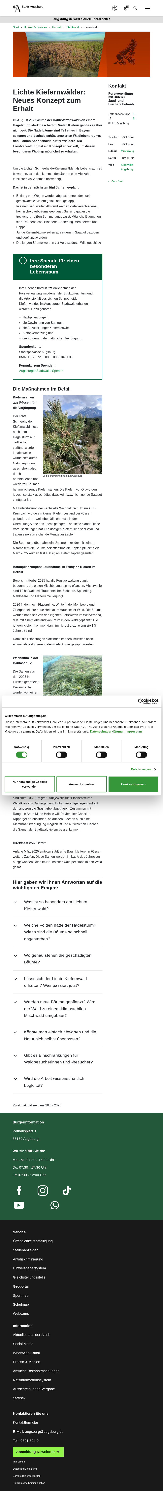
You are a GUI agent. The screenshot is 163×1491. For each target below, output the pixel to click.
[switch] (61, 755)
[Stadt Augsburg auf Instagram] (39, 1191)
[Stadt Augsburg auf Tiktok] (63, 1191)
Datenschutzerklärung (107, 731)
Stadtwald (72, 27)
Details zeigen (141, 769)
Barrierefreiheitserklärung (27, 1476)
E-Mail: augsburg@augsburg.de (38, 1432)
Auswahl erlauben (81, 784)
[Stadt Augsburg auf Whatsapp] (51, 1206)
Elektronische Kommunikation (29, 1483)
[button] (57, 905)
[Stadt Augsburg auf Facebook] (16, 1191)
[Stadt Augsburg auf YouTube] (16, 1206)
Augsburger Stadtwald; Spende (41, 371)
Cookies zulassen (133, 784)
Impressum (134, 731)
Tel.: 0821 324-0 (26, 1441)
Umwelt (56, 27)
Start (16, 27)
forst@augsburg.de (133, 150)
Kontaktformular (25, 1422)
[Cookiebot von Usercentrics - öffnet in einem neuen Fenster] (141, 701)
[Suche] (136, 8)
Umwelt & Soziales (35, 27)
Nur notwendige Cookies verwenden (30, 784)
